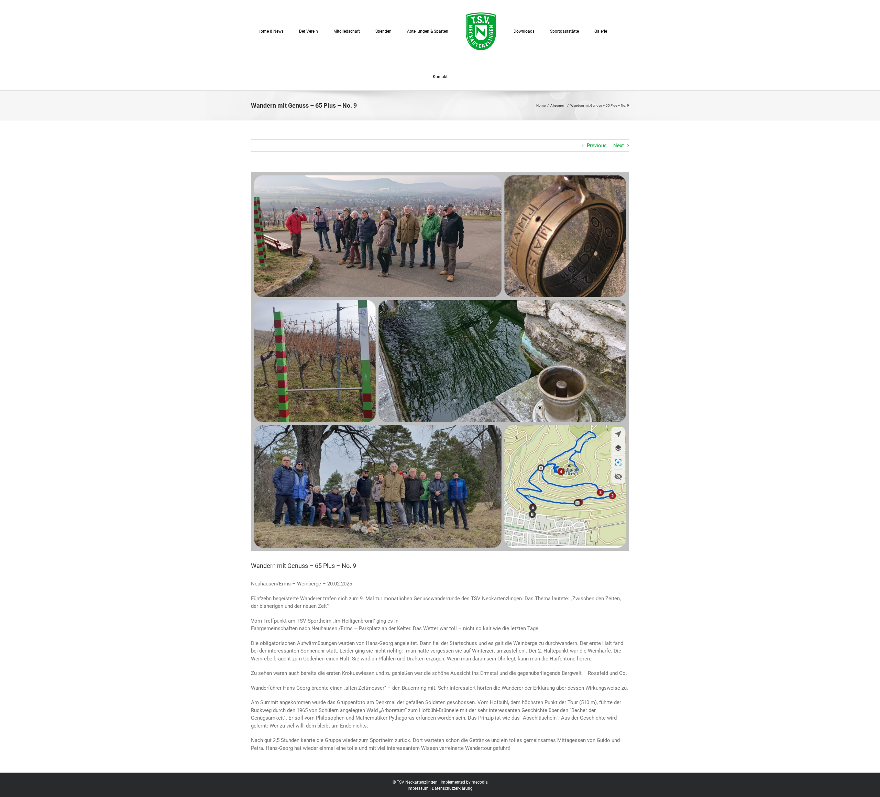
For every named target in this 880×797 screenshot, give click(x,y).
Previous (597, 145)
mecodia (480, 782)
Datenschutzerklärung (452, 788)
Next (618, 145)
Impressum (418, 788)
